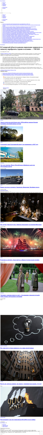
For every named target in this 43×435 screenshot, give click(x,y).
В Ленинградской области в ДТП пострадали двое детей (16, 83)
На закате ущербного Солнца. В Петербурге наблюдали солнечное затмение (18, 31)
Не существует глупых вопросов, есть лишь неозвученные (17, 348)
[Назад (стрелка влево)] (0, 434)
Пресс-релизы (5, 426)
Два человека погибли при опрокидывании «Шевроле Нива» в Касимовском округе (22, 77)
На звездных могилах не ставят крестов (13, 78)
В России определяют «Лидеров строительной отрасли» (14, 42)
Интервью (4, 4)
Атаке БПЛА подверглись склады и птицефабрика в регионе (15, 41)
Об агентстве (5, 7)
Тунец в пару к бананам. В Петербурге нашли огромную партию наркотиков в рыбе (18, 73)
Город (1, 142)
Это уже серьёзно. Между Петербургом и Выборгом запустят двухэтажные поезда (19, 26)
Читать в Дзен (13, 70)
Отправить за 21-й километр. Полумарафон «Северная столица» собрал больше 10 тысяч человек (22, 32)
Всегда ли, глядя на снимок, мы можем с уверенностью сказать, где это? (21, 383)
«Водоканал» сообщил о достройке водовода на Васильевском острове (17, 37)
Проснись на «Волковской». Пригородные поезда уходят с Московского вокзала (19, 33)
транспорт (2, 162)
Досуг (1, 257)
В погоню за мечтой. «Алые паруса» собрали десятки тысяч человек (19, 260)
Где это (1, 381)
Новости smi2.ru (6, 87)
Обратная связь (5, 425)
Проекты (4, 5)
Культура (2, 222)
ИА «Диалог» (2, 0)
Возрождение (2, 417)
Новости (4, 2)
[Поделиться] (1, 433)
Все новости (2, 44)
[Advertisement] (21, 307)
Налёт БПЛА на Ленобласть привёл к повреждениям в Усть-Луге (16, 30)
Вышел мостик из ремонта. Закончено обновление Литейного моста (17, 27)
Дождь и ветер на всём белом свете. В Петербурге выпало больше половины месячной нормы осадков (19, 123)
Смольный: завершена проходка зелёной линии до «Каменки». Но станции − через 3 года (21, 34)
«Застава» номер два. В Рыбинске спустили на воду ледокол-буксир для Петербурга (20, 28)
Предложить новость (4, 190)
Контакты (4, 424)
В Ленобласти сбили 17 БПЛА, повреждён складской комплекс (16, 35)
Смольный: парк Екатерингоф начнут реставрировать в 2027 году (16, 23)
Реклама (4, 8)
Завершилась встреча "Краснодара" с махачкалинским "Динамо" (18, 81)
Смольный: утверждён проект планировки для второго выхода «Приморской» (19, 36)
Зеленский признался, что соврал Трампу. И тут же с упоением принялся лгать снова (22, 80)
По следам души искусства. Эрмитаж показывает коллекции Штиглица (21, 224)
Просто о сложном (3, 345)
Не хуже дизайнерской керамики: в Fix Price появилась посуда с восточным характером (19, 85)
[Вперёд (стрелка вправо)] (1, 434)
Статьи (4, 3)
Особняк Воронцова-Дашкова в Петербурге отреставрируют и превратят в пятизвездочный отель (22, 39)
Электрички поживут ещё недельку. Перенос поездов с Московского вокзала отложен (20, 29)
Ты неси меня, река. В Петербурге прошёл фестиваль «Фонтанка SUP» (17, 38)
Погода (1, 120)
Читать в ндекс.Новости (6, 70)
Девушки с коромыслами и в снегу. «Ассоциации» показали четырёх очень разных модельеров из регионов (20, 295)
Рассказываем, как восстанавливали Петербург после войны (17, 419)
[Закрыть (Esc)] (0, 433)
